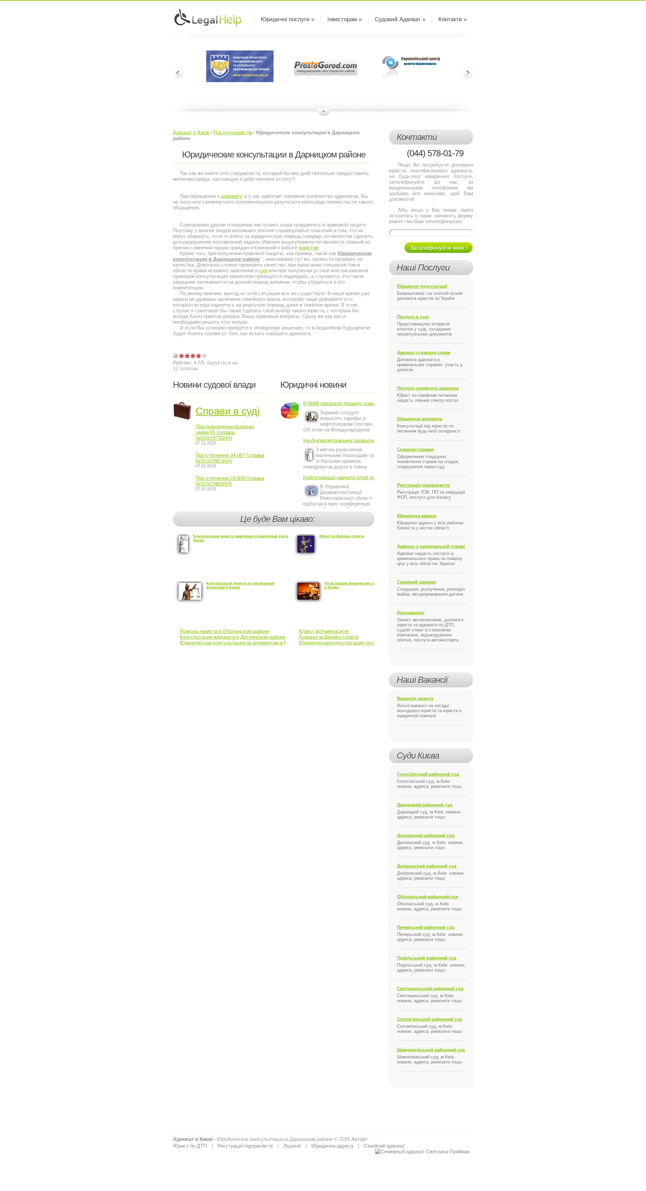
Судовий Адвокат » (400, 19)
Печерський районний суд (425, 927)
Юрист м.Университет (324, 631)
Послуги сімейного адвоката (428, 388)
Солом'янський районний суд (429, 1019)
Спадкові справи (415, 449)
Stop (324, 112)
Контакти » (452, 19)
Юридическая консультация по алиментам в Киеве (239, 642)
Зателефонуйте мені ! (439, 248)
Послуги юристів (233, 132)
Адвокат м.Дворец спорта (328, 637)
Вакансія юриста (415, 698)
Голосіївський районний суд (428, 774)
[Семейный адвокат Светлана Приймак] (422, 1151)
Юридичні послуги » (287, 19)
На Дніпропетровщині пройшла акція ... (338, 440)
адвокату (231, 196)
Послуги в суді (413, 316)
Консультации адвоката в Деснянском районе (233, 637)
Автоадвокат (411, 612)
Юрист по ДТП (190, 1146)
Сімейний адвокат (416, 582)
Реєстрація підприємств (423, 485)
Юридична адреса (416, 515)
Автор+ (359, 1139)
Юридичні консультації (422, 286)
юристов (308, 247)
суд (263, 270)
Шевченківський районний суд (431, 1049)
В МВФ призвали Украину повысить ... (338, 403)
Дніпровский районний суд (426, 866)
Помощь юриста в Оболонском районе (224, 631)
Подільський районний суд (426, 957)
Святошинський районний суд (430, 988)
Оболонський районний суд (427, 896)
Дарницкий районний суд (424, 804)
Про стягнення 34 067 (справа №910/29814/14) (229, 458)
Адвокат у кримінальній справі (431, 546)
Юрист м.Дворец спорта (341, 536)
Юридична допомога (419, 418)
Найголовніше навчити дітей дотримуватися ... (338, 477)
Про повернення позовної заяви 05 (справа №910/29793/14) (224, 432)
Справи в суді (227, 411)
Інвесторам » (344, 19)
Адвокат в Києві (193, 1139)
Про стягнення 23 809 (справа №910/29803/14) (229, 481)
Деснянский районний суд (425, 835)
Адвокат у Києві (191, 132)
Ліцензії (292, 1146)
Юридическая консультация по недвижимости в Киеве (362, 642)
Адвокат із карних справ (423, 352)
